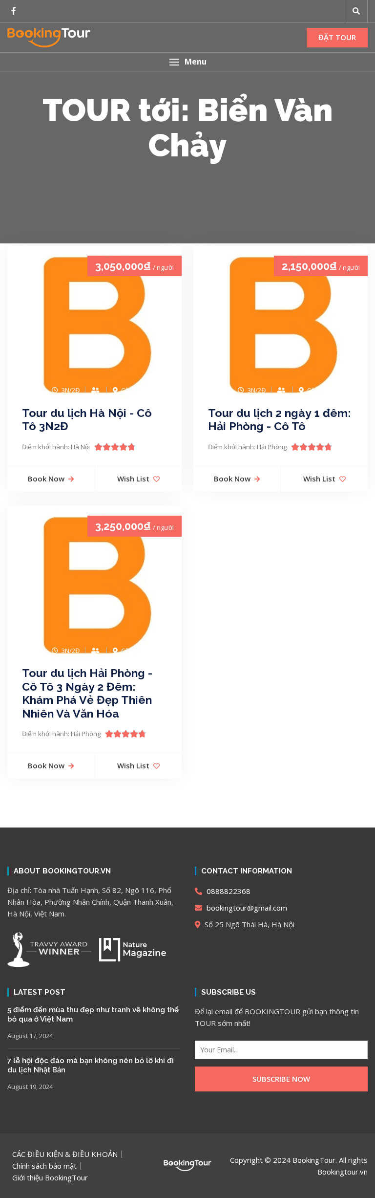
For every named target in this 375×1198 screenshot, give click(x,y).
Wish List (133, 478)
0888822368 (227, 891)
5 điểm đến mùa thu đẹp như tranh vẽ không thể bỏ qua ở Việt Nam (93, 1014)
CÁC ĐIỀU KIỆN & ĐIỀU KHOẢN (65, 1154)
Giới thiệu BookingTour (50, 1177)
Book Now (46, 478)
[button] (187, 62)
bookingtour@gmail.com (246, 908)
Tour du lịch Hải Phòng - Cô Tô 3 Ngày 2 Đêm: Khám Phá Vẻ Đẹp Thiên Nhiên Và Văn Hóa (87, 693)
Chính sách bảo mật (44, 1166)
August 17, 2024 (30, 1035)
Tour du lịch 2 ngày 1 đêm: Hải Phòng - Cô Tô (279, 419)
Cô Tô (129, 390)
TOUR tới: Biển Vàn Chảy (187, 127)
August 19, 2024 (30, 1086)
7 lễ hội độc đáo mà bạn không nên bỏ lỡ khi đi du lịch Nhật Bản (90, 1065)
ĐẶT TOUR (337, 37)
